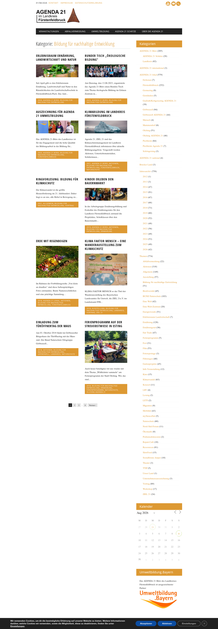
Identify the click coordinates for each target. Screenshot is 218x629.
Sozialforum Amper (152, 457)
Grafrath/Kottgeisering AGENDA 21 (159, 100)
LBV (145, 389)
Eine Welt (147, 301)
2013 (145, 181)
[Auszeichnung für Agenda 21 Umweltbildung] (57, 132)
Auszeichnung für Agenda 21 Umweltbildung (55, 114)
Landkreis (119, 310)
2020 (145, 218)
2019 (89, 227)
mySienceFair (149, 415)
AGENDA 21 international (152, 67)
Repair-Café (148, 441)
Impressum (67, 2)
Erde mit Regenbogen (51, 241)
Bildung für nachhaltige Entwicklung (55, 101)
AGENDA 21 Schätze (125, 31)
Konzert (146, 384)
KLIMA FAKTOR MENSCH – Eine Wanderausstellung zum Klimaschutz (105, 245)
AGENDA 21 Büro (51, 100)
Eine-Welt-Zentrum (151, 306)
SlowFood (147, 452)
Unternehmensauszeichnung (156, 478)
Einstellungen (17, 626)
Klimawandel (149, 379)
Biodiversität (148, 290)
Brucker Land (146, 164)
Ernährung (106, 231)
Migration (147, 405)
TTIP (145, 467)
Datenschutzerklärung (88, 2)
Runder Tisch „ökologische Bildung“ (105, 58)
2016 (145, 197)
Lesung (146, 395)
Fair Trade (147, 332)
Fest (145, 342)
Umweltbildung (100, 31)
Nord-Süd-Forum (151, 426)
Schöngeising (149, 151)
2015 (145, 192)
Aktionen (113, 163)
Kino (145, 374)
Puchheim (147, 140)
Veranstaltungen (49, 31)
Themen (143, 256)
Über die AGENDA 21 (152, 31)
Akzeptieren (146, 623)
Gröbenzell (44, 354)
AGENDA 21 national (150, 157)
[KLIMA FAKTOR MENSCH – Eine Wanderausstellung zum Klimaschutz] (106, 284)
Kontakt (53, 2)
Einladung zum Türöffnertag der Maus (53, 324)
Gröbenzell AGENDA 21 (154, 114)
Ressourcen (148, 447)
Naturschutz (93, 169)
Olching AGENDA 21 (96, 392)
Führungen (148, 358)
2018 (40, 300)
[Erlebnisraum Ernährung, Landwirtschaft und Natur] (57, 76)
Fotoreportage (149, 353)
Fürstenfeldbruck (47, 157)
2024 (40, 100)
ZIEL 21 (99, 312)
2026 (145, 249)
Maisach (147, 119)
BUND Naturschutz (152, 296)
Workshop (147, 488)
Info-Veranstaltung (151, 368)
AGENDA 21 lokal (51, 300)
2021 (89, 163)
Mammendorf (149, 125)
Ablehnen (167, 623)
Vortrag (69, 205)
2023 (89, 100)
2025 (145, 244)
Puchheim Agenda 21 (153, 145)
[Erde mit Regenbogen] (57, 276)
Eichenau (147, 79)
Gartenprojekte (150, 363)
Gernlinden (148, 95)
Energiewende (149, 311)
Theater (146, 462)
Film (145, 348)
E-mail (174, 4)
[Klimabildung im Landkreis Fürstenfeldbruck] (106, 132)
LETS (145, 400)
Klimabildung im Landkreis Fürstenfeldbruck (105, 114)
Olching (146, 130)
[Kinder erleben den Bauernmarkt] (106, 199)
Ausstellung (98, 308)
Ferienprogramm (95, 390)
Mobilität (147, 410)
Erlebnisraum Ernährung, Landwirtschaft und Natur (56, 58)
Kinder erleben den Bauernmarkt (99, 181)
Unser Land (148, 473)
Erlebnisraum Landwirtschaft (156, 316)
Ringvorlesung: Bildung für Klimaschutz (57, 181)
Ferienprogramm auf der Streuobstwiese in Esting (103, 324)
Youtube (168, 3)
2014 (145, 186)
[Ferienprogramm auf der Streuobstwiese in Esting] (106, 361)
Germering (148, 90)
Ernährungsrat (149, 327)
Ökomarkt (147, 431)
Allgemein (48, 203)
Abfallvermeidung (75, 31)
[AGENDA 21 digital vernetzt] (58, 22)
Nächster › (92, 405)
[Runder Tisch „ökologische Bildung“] (106, 76)
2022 (145, 228)
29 (152, 527)
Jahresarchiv (145, 171)
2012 (145, 176)
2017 (145, 202)
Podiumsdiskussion (152, 436)
